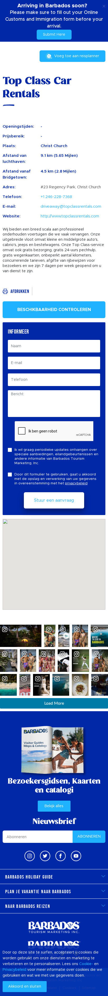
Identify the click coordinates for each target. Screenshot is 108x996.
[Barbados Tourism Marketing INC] (54, 927)
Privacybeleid (14, 970)
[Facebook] (60, 856)
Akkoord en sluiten (24, 986)
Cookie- (86, 964)
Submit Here (54, 34)
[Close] (104, 5)
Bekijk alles (54, 806)
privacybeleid (76, 483)
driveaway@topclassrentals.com (71, 206)
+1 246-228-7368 (56, 197)
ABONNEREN (89, 836)
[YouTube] (76, 856)
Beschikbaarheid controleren (54, 310)
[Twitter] (45, 856)
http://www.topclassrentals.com (70, 216)
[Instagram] (29, 856)
